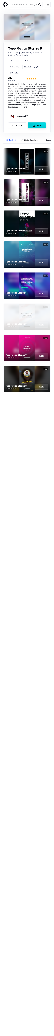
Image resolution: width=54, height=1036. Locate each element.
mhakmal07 (22, 116)
